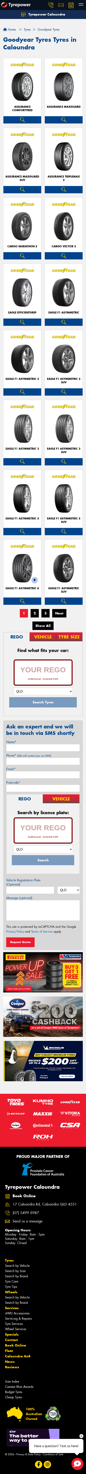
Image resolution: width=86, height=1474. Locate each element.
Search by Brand (16, 1276)
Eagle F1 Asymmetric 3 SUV (63, 450)
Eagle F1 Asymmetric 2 (22, 379)
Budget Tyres (13, 1392)
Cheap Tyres (13, 1397)
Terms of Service (42, 932)
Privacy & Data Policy (28, 1454)
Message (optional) (19, 898)
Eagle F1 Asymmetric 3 (22, 448)
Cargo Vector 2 (64, 246)
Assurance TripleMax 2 (64, 178)
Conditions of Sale (53, 1454)
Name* (11, 742)
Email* (11, 769)
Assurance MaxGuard (64, 107)
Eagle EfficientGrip (22, 312)
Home (11, 29)
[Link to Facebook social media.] (38, 1464)
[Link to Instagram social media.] (47, 1464)
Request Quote (20, 942)
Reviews (12, 1367)
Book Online (15, 1345)
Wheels (11, 1292)
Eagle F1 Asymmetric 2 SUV (63, 380)
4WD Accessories (17, 1313)
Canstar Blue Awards (19, 1387)
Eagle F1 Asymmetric (63, 312)
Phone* (28, 755)
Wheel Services (15, 1329)
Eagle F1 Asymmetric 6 (22, 588)
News (10, 1361)
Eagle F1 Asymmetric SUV (63, 590)
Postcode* (13, 782)
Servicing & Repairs (18, 1318)
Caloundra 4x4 (17, 1356)
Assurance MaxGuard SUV (22, 178)
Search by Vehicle (17, 1266)
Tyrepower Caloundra (46, 14)
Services (12, 1308)
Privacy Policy (15, 932)
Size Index (12, 1381)
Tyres (9, 1260)
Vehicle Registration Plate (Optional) (23, 882)
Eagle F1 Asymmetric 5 (22, 518)
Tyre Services (14, 1324)
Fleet (9, 1351)
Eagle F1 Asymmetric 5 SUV (63, 520)
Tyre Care (11, 1281)
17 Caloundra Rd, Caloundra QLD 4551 (45, 1204)
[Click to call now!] (51, 5)
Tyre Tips (11, 1287)
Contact (11, 1340)
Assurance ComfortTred (22, 108)
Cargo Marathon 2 (22, 246)
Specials (12, 1334)
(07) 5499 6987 (26, 1213)
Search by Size (15, 1271)
